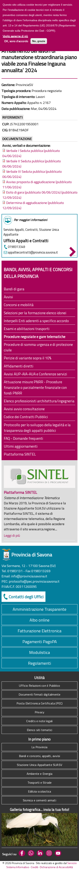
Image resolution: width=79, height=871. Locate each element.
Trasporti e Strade (39, 782)
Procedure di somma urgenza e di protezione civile (38, 347)
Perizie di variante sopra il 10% (27, 358)
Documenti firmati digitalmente (40, 694)
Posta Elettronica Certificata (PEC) (39, 703)
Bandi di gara (14, 289)
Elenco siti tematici (39, 730)
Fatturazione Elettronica (39, 631)
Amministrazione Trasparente (39, 609)
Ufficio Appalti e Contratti (25, 241)
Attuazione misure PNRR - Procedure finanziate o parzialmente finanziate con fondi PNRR (35, 387)
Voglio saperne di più (15, 36)
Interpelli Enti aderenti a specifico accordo (36, 320)
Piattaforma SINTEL (20, 454)
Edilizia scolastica (39, 791)
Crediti (34, 867)
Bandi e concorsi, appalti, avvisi (39, 756)
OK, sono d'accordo (16, 41)
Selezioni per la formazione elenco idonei (35, 313)
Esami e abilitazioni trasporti (26, 328)
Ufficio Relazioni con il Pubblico (39, 685)
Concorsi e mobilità (19, 304)
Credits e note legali (39, 721)
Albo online (39, 620)
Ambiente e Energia (40, 773)
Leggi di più (12, 535)
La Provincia (39, 747)
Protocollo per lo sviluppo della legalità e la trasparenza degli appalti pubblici (37, 427)
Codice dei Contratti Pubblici (26, 416)
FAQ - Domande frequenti (23, 438)
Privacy (39, 712)
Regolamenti (39, 663)
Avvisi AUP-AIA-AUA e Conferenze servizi (35, 374)
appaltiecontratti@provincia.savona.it (33, 252)
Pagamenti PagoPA (39, 641)
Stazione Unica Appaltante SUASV (39, 764)
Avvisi (8, 297)
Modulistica (39, 652)
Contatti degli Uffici (26, 596)
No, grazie (38, 41)
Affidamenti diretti (18, 366)
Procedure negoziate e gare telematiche (34, 336)
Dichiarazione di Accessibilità (56, 867)
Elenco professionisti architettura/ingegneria (39, 401)
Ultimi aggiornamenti (21, 446)
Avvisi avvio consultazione (24, 409)
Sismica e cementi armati (39, 800)
